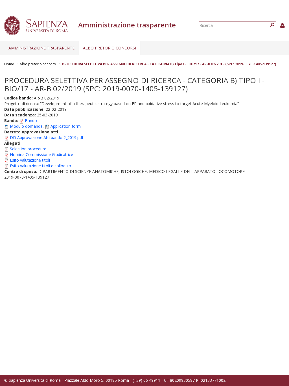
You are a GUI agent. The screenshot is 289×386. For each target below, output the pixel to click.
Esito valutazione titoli (30, 160)
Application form (66, 126)
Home (9, 64)
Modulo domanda (26, 126)
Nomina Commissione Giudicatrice (41, 154)
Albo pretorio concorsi (109, 48)
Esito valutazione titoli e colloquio (40, 165)
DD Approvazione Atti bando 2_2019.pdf (46, 137)
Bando (31, 120)
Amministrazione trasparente (41, 48)
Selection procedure (28, 148)
